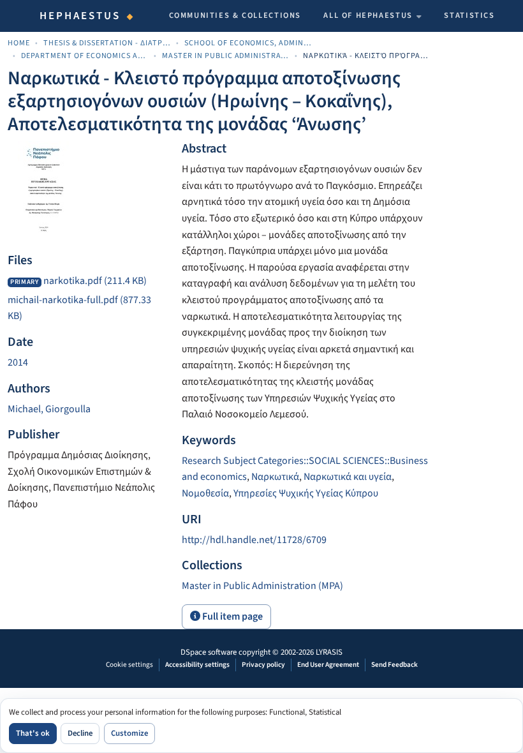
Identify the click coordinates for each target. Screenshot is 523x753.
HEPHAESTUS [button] (80, 16)
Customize (129, 733)
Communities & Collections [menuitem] (235, 15)
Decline (80, 733)
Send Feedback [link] (394, 664)
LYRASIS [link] (329, 652)
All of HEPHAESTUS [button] (368, 15)
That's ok (33, 733)
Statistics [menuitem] (469, 15)
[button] (262, 586)
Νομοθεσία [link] (205, 493)
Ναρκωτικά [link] (275, 477)
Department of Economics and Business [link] (85, 55)
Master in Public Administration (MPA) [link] (226, 55)
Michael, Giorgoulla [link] (49, 409)
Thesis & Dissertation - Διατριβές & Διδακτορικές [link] (107, 43)
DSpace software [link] (208, 652)
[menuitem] (372, 16)
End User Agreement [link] (328, 664)
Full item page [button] (231, 616)
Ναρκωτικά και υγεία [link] (348, 477)
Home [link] (19, 43)
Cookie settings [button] (129, 664)
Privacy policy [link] (263, 664)
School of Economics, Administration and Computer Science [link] (248, 43)
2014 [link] (18, 362)
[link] (87, 281)
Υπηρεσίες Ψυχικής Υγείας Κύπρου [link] (305, 493)
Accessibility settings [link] (197, 664)
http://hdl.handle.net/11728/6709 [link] (254, 540)
